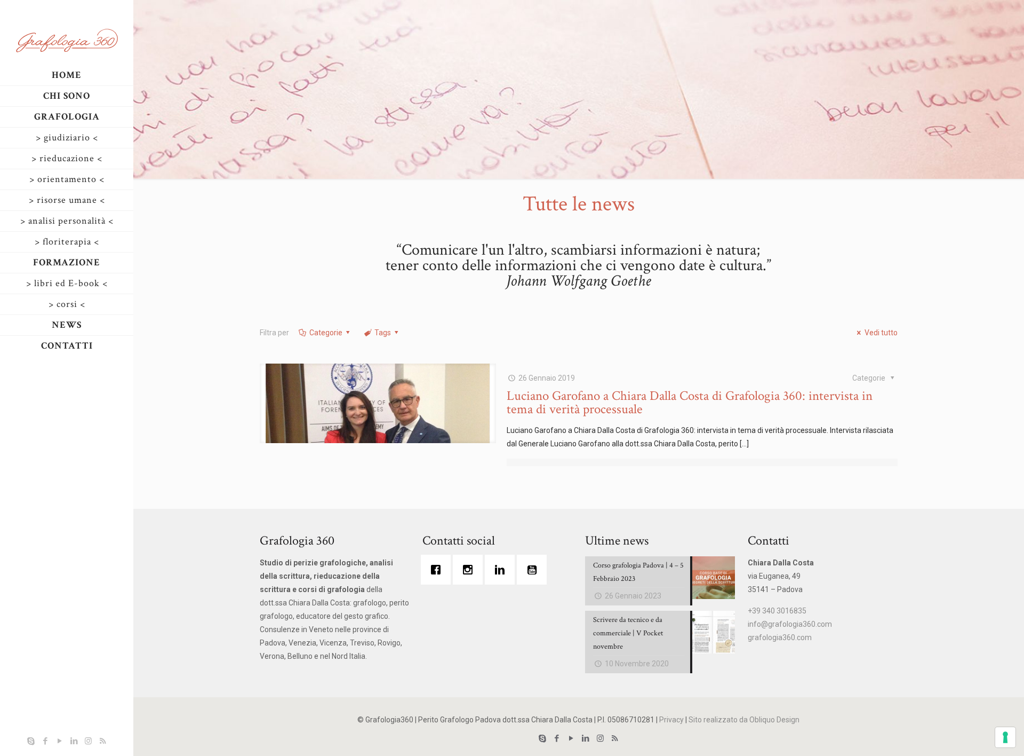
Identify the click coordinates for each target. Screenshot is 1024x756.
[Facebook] (45, 741)
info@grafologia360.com (790, 624)
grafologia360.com (780, 637)
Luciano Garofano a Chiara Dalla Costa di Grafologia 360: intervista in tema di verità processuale (690, 402)
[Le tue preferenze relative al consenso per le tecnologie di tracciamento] (1005, 737)
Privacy (671, 719)
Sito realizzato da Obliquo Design (744, 719)
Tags (382, 332)
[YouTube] (59, 741)
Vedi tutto (881, 332)
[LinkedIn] (73, 741)
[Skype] (30, 741)
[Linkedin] (502, 569)
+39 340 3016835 (777, 611)
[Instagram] (88, 741)
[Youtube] (534, 569)
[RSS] (102, 741)
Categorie (325, 332)
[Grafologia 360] (66, 40)
